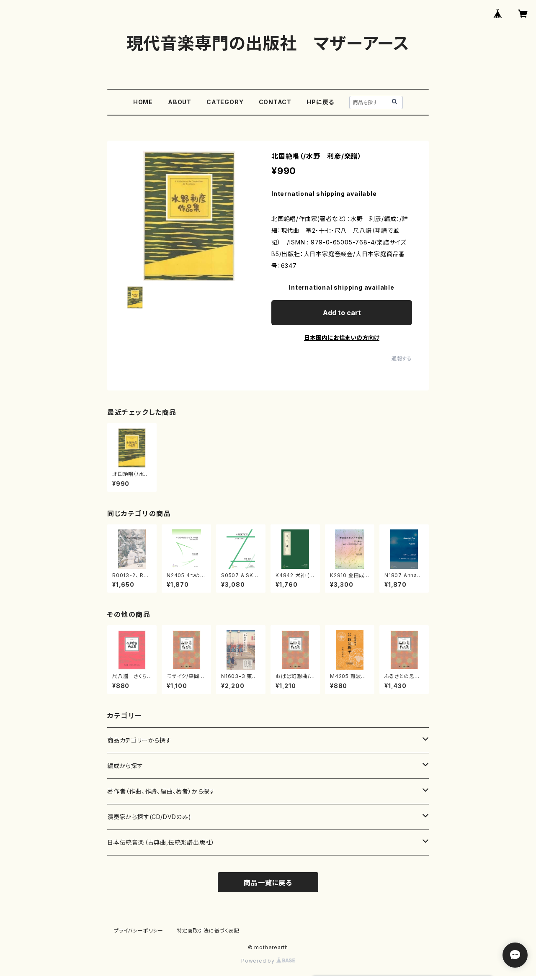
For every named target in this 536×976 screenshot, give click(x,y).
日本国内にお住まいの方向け (341, 337)
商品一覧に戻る (268, 882)
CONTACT (275, 101)
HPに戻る (320, 101)
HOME (143, 101)
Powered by (258, 961)
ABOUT (179, 101)
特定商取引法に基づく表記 (208, 930)
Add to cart (342, 312)
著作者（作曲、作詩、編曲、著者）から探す (161, 791)
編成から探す (125, 765)
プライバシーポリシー (138, 930)
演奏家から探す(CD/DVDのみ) (149, 816)
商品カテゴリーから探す (139, 740)
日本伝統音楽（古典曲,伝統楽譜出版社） (161, 842)
